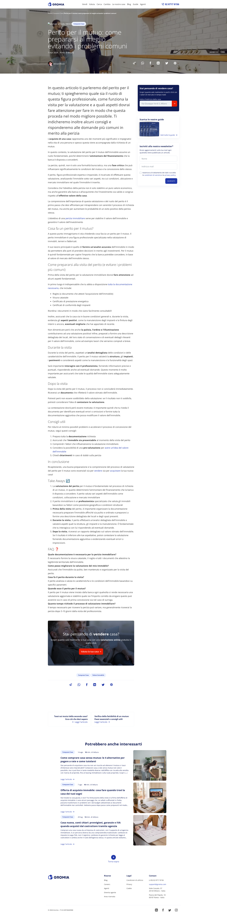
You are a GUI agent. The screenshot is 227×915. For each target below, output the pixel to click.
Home (50, 13)
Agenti (143, 4)
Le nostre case (118, 4)
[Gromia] (63, 877)
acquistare (115, 470)
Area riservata (109, 896)
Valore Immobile (98, 675)
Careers (107, 884)
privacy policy (170, 175)
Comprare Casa (58, 13)
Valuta (92, 4)
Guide (135, 4)
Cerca (99, 4)
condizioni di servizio (152, 175)
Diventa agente (110, 892)
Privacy (129, 884)
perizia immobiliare (75, 218)
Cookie (129, 888)
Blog (129, 4)
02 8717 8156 (172, 4)
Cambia (107, 4)
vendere (98, 470)
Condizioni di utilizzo (135, 880)
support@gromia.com (157, 884)
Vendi (84, 4)
